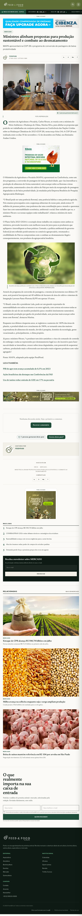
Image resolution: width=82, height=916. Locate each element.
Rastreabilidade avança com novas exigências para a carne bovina (29, 539)
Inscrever (41, 574)
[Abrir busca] (72, 4)
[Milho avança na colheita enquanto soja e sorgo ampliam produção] (41, 672)
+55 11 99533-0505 (10, 896)
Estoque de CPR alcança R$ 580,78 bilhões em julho (24, 528)
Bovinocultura (7, 864)
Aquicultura (7, 857)
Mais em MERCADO (72, 591)
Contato (5, 885)
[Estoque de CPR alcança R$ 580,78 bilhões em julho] (41, 616)
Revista (44, 868)
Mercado (6, 872)
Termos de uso (74, 910)
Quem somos (46, 864)
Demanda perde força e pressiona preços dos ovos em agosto (27, 550)
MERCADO (8, 31)
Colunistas (45, 857)
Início (36, 467)
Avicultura (6, 861)
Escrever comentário (41, 425)
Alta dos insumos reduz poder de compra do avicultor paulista (27, 544)
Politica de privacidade (61, 910)
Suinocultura (7, 875)
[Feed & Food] (17, 4)
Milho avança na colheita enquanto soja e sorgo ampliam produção (34, 702)
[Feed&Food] (17, 838)
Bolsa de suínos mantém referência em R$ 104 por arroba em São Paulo (36, 755)
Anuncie (6, 889)
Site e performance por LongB (40, 910)
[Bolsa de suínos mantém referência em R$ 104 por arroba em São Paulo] (41, 729)
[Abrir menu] (78, 4)
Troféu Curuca (47, 872)
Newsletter (6, 892)
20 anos (45, 861)
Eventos (5, 868)
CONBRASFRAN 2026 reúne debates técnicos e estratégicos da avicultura (32, 533)
